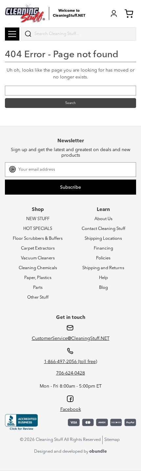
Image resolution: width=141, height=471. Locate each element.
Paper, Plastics (37, 278)
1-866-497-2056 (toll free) (70, 361)
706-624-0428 (70, 373)
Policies (103, 258)
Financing (103, 248)
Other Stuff (38, 297)
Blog (103, 288)
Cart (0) (130, 13)
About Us (103, 219)
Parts (38, 288)
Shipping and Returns (103, 268)
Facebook (70, 409)
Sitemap (112, 440)
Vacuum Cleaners (38, 258)
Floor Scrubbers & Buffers (38, 238)
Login (113, 13)
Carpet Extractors (38, 248)
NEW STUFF (38, 219)
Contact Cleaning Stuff (103, 229)
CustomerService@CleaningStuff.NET (71, 338)
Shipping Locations (103, 238)
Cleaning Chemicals (38, 268)
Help (103, 278)
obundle (98, 451)
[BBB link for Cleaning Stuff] (21, 422)
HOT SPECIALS (37, 229)
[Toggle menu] (12, 34)
